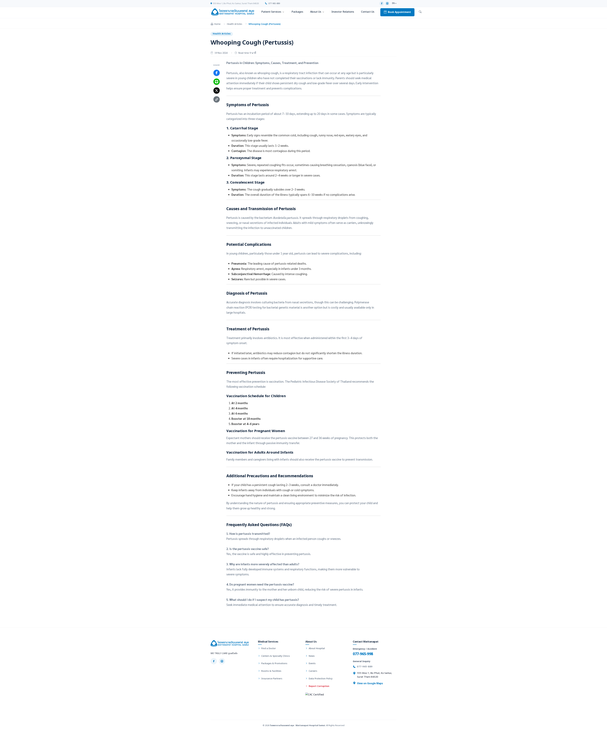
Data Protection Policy (320, 678)
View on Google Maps (369, 683)
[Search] (420, 12)
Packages (297, 12)
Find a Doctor (268, 648)
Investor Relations (342, 12)
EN (393, 3)
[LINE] (387, 3)
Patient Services (271, 12)
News (311, 656)
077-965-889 (274, 3)
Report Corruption (318, 686)
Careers (312, 671)
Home (217, 24)
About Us (315, 12)
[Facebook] (382, 3)
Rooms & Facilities (271, 671)
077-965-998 (363, 654)
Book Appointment (399, 12)
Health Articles (234, 24)
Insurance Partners (271, 678)
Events (312, 663)
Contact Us (367, 12)
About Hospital (316, 648)
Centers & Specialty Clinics (275, 656)
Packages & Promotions (274, 663)
